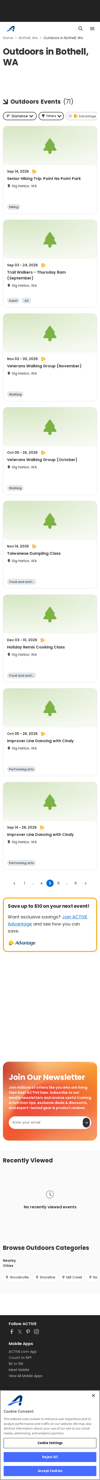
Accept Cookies (50, 1471)
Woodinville (19, 1277)
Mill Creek (74, 1277)
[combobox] (20, 116)
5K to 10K (16, 1363)
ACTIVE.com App (23, 1351)
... (33, 883)
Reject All (50, 1457)
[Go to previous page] (14, 883)
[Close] (93, 1395)
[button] (51, 116)
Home (8, 37)
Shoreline (47, 1277)
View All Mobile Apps (25, 1375)
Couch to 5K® (20, 1357)
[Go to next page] (85, 883)
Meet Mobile (19, 1369)
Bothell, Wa (28, 37)
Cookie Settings (50, 1443)
